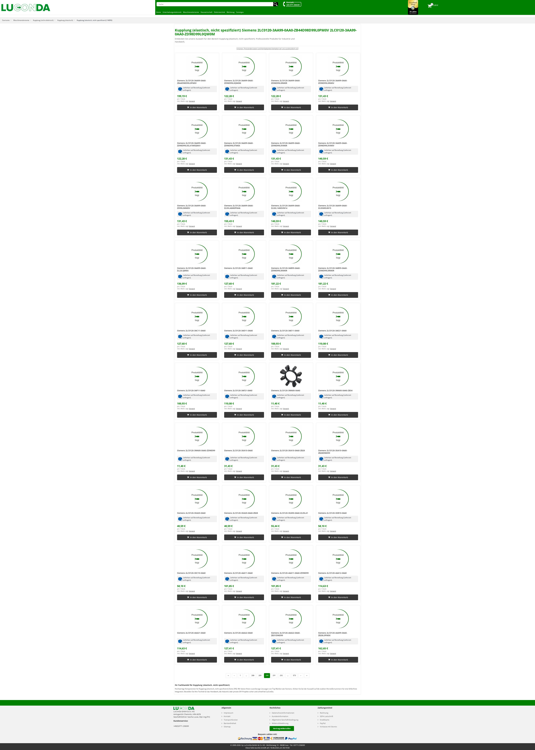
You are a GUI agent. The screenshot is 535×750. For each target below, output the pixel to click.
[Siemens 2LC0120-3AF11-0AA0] (197, 376)
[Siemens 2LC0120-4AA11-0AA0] (244, 558)
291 (274, 675)
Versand (192, 101)
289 (259, 675)
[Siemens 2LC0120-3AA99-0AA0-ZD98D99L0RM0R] (291, 66)
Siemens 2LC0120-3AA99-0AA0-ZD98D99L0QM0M (238, 81)
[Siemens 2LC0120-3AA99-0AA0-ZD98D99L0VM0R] (291, 129)
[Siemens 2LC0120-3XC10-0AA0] (197, 558)
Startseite (6, 20)
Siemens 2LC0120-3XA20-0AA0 (191, 513)
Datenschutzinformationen (283, 713)
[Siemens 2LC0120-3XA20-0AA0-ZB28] (244, 498)
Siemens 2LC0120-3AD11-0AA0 (238, 330)
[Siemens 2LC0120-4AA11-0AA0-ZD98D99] (291, 558)
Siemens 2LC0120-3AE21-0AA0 (332, 330)
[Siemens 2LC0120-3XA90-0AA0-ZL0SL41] (291, 498)
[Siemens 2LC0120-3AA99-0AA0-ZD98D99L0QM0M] (244, 66)
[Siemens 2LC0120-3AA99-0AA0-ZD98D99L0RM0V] (338, 66)
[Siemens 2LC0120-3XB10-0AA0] (338, 498)
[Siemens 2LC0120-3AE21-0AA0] (338, 316)
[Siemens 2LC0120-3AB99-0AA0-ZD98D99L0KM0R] (291, 254)
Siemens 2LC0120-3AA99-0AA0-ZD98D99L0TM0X (238, 144)
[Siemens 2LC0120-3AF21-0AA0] (244, 376)
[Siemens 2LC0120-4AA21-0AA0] (197, 618)
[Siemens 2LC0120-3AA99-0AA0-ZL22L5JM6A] (197, 254)
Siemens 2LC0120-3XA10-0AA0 (238, 450)
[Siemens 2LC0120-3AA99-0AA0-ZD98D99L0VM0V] (338, 129)
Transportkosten (231, 720)
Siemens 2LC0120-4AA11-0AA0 (238, 573)
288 (252, 675)
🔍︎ (276, 4)
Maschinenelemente (191, 12)
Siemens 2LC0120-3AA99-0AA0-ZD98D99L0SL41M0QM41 (191, 144)
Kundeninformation (280, 716)
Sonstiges (240, 12)
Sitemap (227, 726)
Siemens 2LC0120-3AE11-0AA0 (285, 330)
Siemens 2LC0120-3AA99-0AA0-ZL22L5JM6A (191, 269)
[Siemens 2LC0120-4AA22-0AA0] (244, 618)
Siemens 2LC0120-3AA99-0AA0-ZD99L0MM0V (191, 206)
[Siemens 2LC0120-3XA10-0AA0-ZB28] (291, 436)
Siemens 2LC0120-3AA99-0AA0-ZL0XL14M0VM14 (285, 206)
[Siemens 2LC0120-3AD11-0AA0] (244, 316)
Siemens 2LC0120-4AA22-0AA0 (238, 633)
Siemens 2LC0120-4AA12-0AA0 (332, 573)
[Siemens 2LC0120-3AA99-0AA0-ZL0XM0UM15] (338, 191)
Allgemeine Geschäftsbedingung (285, 720)
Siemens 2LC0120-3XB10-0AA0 (332, 513)
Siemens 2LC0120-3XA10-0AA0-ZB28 (288, 450)
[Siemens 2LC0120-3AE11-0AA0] (291, 316)
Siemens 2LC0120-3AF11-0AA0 (191, 390)
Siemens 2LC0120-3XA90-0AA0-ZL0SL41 (289, 513)
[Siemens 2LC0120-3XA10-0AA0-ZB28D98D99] (338, 436)
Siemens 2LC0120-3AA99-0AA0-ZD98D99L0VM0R (285, 144)
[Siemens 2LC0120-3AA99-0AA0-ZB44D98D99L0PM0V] (197, 66)
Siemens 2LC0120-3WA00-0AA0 (285, 390)
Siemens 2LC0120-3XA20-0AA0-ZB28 (241, 513)
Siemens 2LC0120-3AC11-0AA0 (191, 330)
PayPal (322, 723)
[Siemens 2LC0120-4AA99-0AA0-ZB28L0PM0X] (338, 618)
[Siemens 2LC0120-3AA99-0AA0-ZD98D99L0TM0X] (244, 129)
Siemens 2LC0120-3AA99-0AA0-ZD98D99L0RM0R (285, 81)
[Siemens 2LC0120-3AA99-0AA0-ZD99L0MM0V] (197, 191)
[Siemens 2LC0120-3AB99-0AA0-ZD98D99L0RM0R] (338, 254)
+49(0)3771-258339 (181, 726)
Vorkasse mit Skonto (328, 726)
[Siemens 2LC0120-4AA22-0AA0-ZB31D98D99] (291, 618)
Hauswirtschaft (206, 12)
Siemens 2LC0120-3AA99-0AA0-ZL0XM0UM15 (332, 206)
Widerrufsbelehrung (280, 723)
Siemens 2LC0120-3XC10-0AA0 (191, 573)
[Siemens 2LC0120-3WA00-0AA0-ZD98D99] (197, 436)
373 (294, 675)
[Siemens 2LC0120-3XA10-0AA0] (244, 436)
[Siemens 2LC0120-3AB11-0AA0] (244, 254)
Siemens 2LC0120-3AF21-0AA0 (238, 390)
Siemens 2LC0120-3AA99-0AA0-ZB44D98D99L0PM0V (191, 81)
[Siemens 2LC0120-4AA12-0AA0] (338, 558)
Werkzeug (230, 12)
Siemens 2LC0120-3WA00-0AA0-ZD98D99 (196, 450)
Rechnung (324, 713)
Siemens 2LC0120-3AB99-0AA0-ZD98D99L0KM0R (285, 269)
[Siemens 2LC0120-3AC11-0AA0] (197, 316)
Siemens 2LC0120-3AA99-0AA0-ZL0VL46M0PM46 (238, 206)
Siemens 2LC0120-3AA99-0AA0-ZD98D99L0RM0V (332, 81)
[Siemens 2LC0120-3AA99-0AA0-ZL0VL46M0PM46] (244, 191)
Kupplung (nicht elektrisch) (43, 20)
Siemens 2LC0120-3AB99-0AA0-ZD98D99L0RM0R (332, 269)
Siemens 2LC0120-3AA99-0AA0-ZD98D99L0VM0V (332, 144)
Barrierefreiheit (230, 723)
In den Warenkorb (198, 107)
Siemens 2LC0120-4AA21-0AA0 (191, 633)
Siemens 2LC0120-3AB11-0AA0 (238, 268)
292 (281, 675)
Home (158, 12)
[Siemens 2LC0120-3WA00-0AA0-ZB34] (338, 376)
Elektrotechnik (219, 12)
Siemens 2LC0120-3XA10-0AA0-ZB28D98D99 (332, 451)
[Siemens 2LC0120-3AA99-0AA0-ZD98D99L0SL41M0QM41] (197, 129)
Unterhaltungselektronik (172, 12)
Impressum (228, 713)
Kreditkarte (324, 720)
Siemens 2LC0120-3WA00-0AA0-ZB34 (335, 390)
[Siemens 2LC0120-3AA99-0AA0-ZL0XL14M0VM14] (291, 191)
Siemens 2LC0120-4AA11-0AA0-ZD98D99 (290, 573)
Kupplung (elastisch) (65, 20)
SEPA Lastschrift (326, 716)
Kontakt (290, 2)
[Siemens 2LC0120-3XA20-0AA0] (197, 498)
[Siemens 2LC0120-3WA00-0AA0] (291, 376)
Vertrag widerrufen (282, 728)
